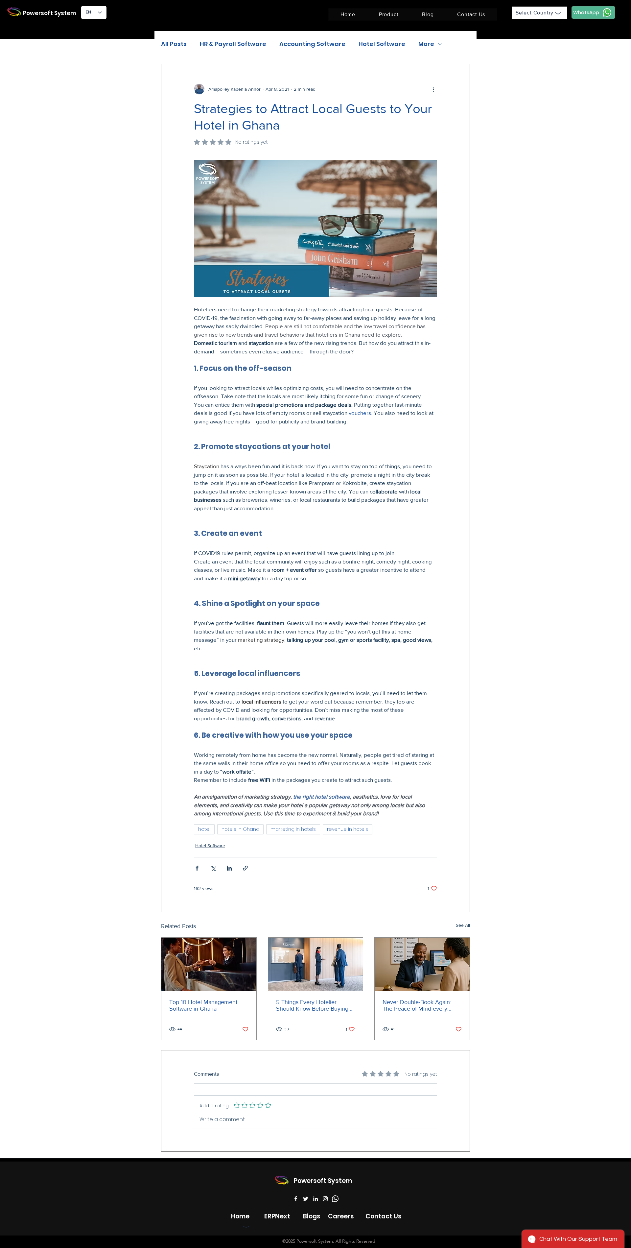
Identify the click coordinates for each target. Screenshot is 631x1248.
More (426, 44)
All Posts (174, 44)
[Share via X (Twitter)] (213, 868)
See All (463, 925)
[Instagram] (325, 1198)
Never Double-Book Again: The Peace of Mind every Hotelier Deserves (417, 1005)
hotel (204, 829)
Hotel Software (382, 44)
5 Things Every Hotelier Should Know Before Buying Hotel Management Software (313, 1005)
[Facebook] (295, 1198)
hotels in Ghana (240, 829)
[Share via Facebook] (197, 868)
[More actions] (433, 89)
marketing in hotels (293, 829)
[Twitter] (305, 1198)
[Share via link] (245, 868)
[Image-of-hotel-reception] (315, 964)
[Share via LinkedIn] (229, 868)
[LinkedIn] (315, 1198)
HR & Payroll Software (233, 44)
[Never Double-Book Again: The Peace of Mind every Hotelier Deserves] (422, 964)
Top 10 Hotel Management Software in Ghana (203, 1005)
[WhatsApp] (335, 1198)
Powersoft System (49, 13)
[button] (388, 14)
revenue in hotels (347, 829)
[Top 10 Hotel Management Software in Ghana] (208, 964)
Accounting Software (312, 44)
